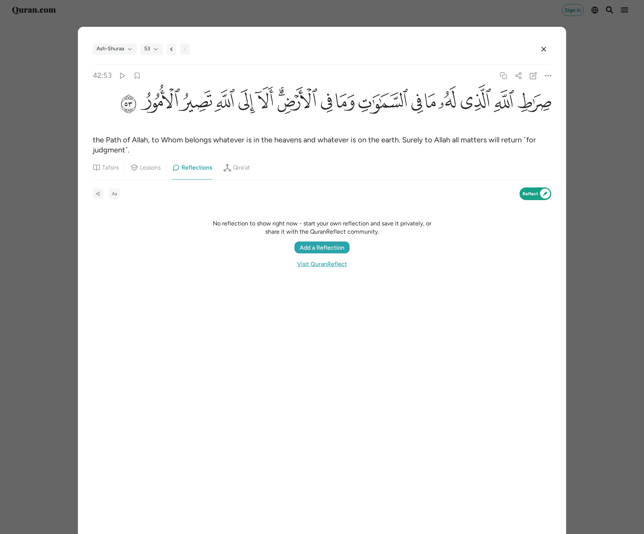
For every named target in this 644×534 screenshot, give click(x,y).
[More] (548, 75)
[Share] (518, 75)
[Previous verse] (171, 49)
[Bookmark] (136, 75)
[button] (532, 103)
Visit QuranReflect (322, 264)
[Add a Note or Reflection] (533, 75)
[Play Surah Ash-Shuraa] (122, 75)
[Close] (543, 49)
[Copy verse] (503, 75)
